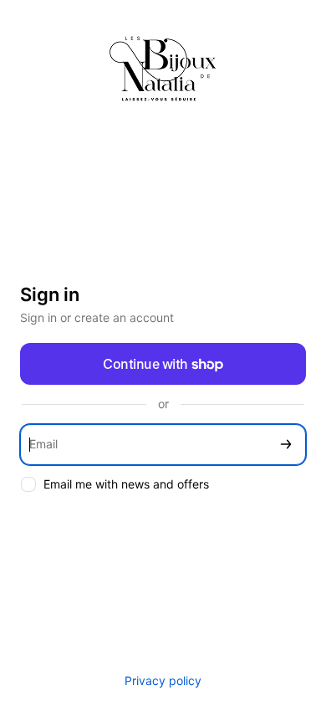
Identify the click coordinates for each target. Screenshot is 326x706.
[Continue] (286, 444)
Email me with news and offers (126, 484)
